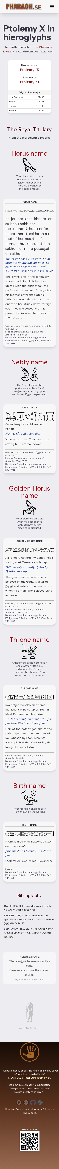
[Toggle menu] (52, 6)
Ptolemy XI (29, 82)
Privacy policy (29, 1112)
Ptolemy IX (29, 70)
